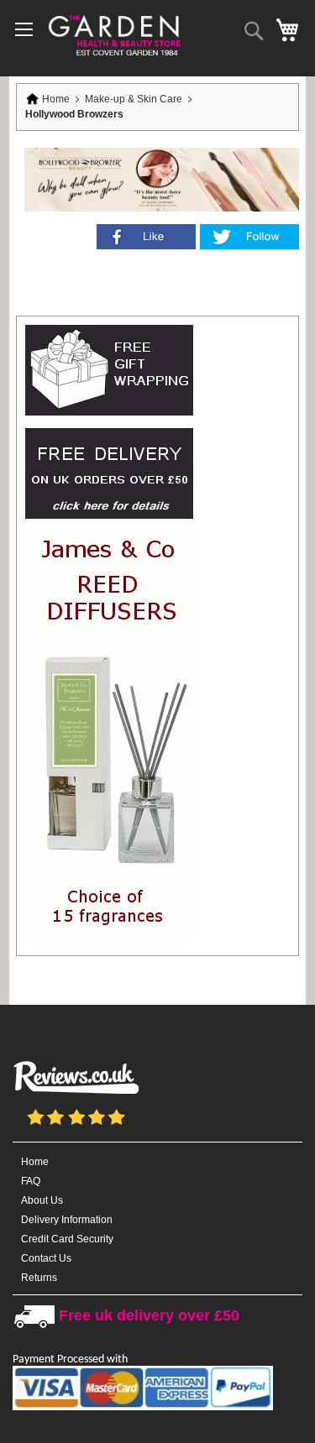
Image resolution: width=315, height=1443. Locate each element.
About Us (42, 1200)
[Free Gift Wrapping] (109, 412)
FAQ (30, 1181)
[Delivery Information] (109, 515)
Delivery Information (67, 1220)
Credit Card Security (67, 1239)
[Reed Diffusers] (109, 939)
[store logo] (113, 34)
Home (55, 99)
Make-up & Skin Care (135, 99)
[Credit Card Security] (143, 1407)
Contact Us (46, 1258)
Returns (39, 1278)
